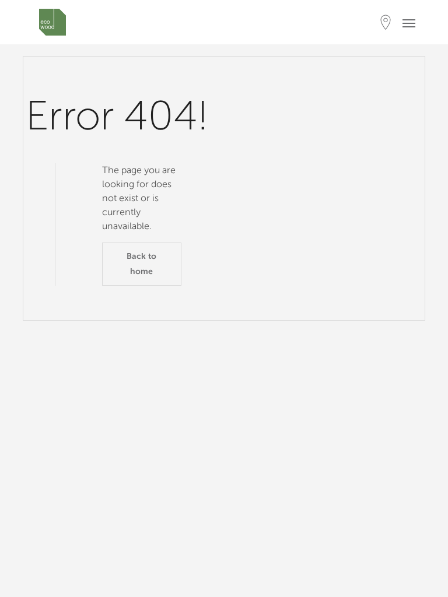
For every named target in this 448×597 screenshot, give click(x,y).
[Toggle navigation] (412, 22)
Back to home (141, 263)
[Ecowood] (52, 22)
